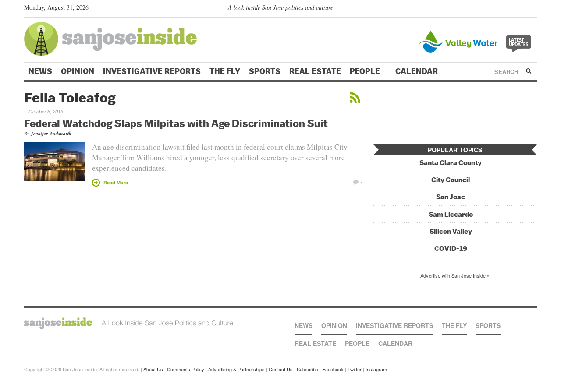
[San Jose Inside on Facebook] (519, 9)
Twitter (355, 369)
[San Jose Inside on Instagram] (532, 9)
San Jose (450, 197)
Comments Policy (185, 369)
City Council (450, 180)
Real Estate (315, 71)
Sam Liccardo (451, 214)
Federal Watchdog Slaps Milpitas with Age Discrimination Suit (176, 123)
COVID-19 (450, 248)
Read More (115, 182)
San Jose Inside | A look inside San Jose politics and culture (128, 323)
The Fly (224, 71)
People (366, 71)
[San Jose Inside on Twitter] (507, 9)
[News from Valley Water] (476, 40)
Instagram (376, 369)
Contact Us (281, 369)
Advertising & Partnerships (236, 369)
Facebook (333, 369)
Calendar (417, 71)
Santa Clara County (450, 163)
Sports (264, 71)
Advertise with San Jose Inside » (455, 275)
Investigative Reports (152, 71)
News (40, 71)
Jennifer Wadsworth (51, 133)
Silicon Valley (451, 231)
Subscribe (307, 369)
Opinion (77, 71)
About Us (153, 369)
